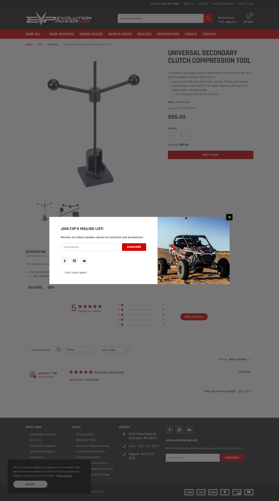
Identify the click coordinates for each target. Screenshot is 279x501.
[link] (64, 261)
